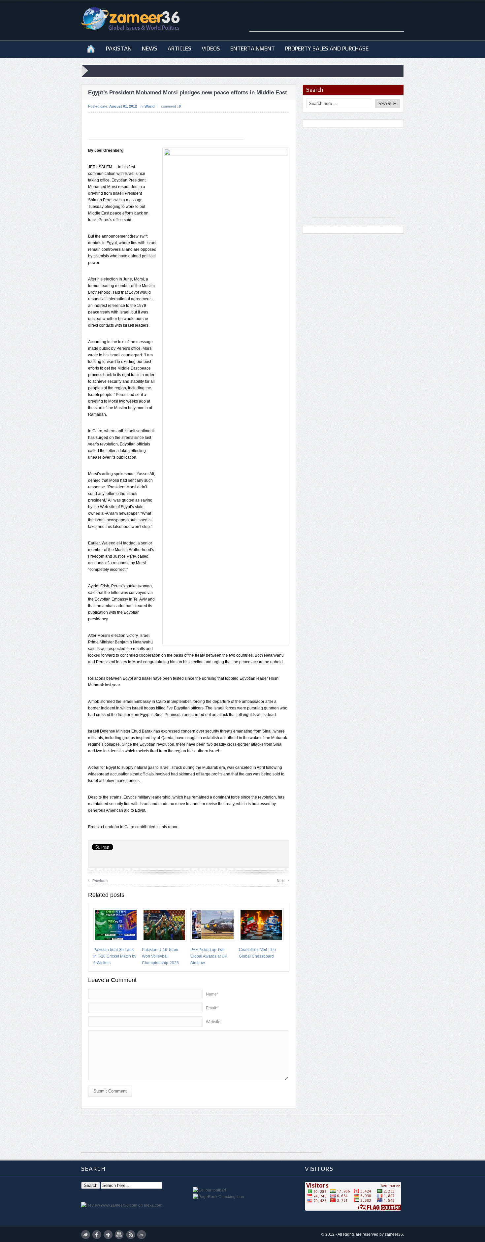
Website (213, 1022)
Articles (179, 48)
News (149, 48)
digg (141, 1234)
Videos (211, 48)
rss (130, 1234)
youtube (119, 1234)
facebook (96, 1234)
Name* (212, 994)
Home (90, 48)
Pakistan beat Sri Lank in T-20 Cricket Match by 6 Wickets (114, 956)
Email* (212, 1008)
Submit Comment (110, 1091)
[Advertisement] (326, 21)
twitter (85, 1234)
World (150, 106)
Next (283, 879)
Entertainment (252, 48)
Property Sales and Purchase (327, 48)
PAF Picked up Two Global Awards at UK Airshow (208, 956)
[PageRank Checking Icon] (218, 1196)
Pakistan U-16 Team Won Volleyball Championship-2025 (160, 956)
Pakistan (119, 48)
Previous (98, 879)
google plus (108, 1234)
